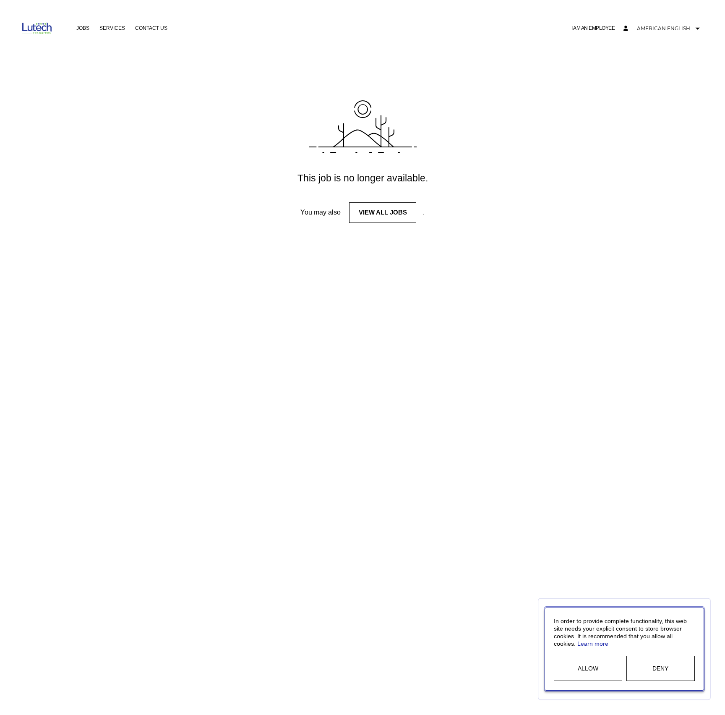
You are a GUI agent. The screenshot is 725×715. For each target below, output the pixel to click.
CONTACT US (151, 28)
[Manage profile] (627, 28)
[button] (593, 28)
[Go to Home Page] (37, 28)
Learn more (592, 643)
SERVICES (112, 28)
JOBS (82, 28)
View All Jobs (383, 212)
